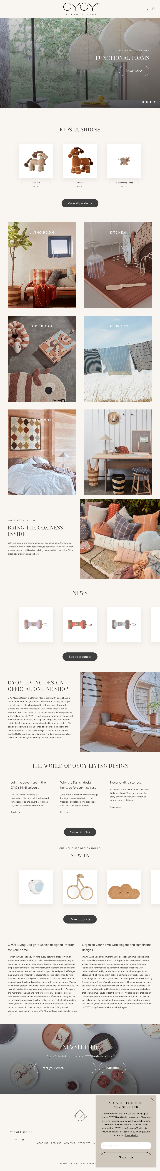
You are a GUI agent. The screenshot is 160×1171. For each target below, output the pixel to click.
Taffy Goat (80, 183)
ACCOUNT (42, 1143)
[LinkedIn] (23, 1140)
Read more (16, 812)
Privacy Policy (131, 1135)
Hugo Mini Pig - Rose (124, 183)
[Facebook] (9, 1140)
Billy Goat (36, 183)
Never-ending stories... (126, 782)
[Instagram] (16, 1140)
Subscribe (126, 1157)
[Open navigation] (6, 9)
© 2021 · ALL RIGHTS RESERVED (80, 1163)
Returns (56, 1143)
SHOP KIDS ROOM (87, 71)
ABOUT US (69, 1143)
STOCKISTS (84, 1143)
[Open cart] (153, 8)
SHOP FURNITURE (129, 71)
